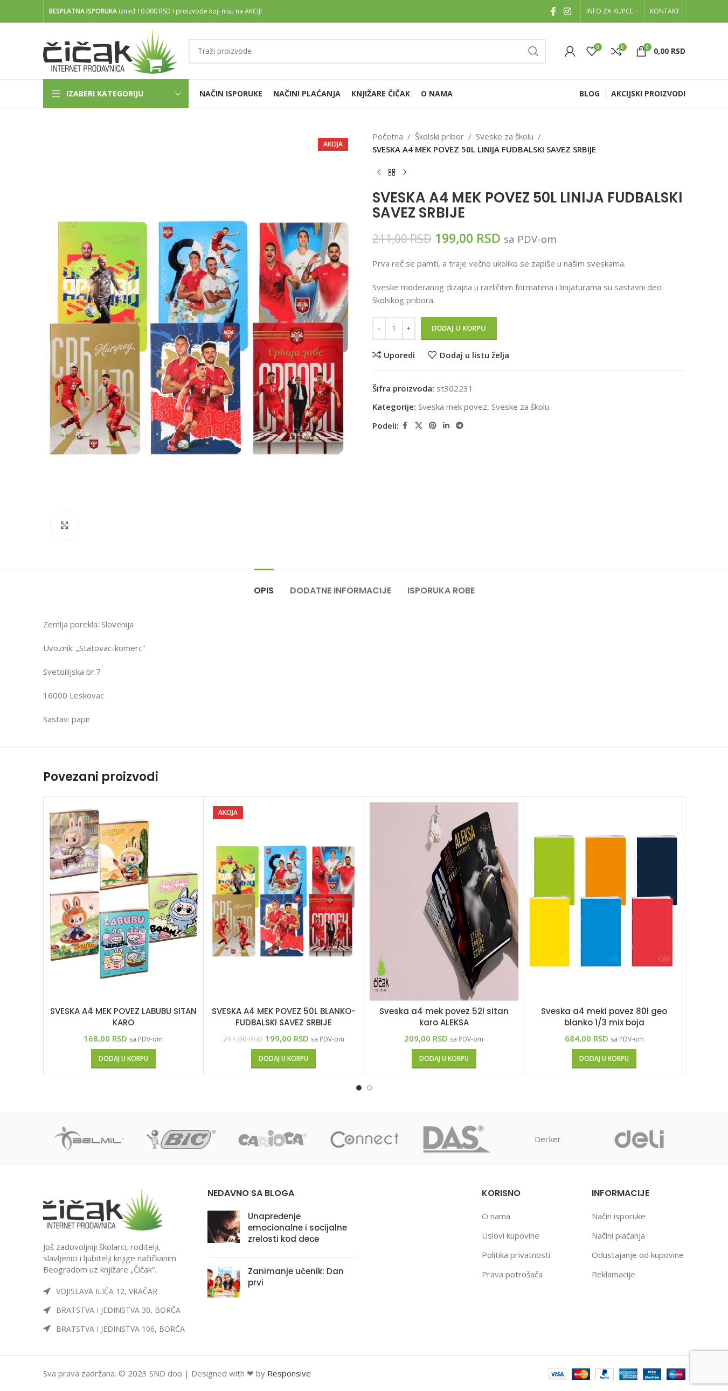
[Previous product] (378, 172)
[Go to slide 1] (359, 1088)
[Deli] (639, 1139)
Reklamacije (613, 1274)
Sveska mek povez (452, 406)
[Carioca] (272, 1139)
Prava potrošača (512, 1274)
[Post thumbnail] (223, 1230)
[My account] (570, 51)
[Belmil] (89, 1139)
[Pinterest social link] (433, 425)
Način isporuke (619, 1216)
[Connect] (364, 1139)
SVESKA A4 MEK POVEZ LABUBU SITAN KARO (123, 1016)
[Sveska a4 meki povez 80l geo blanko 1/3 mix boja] (604, 901)
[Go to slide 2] (369, 1088)
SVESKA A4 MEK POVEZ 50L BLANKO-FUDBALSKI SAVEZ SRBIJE (284, 1016)
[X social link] (419, 425)
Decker (548, 1139)
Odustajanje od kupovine (638, 1254)
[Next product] (404, 172)
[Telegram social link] (460, 425)
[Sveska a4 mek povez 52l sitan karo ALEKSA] (444, 901)
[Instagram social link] (567, 11)
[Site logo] (110, 50)
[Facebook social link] (553, 11)
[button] (123, 1058)
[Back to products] (391, 172)
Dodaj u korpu (459, 328)
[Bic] (180, 1139)
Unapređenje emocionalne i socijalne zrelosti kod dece (297, 1228)
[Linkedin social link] (446, 425)
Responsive (289, 1373)
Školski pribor (439, 136)
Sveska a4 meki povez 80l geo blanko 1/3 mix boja (604, 1016)
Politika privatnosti (516, 1254)
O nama (496, 1216)
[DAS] (456, 1139)
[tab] (264, 585)
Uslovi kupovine (510, 1235)
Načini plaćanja (618, 1235)
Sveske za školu (504, 136)
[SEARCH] (533, 51)
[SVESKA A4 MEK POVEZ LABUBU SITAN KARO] (123, 901)
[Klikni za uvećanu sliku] (64, 525)
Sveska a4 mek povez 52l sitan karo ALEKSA (444, 1016)
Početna (387, 136)
